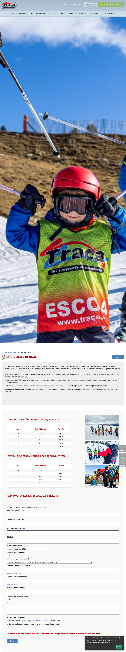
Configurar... (89, 647)
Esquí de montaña (38, 14)
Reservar (118, 357)
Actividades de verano (111, 4)
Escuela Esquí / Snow (19, 14)
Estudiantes (94, 14)
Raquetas (52, 14)
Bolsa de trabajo (108, 14)
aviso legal (27, 621)
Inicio (5, 352)
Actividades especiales (77, 14)
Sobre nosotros (65, 4)
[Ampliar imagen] (102, 439)
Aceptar (118, 647)
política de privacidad (42, 621)
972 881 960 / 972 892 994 (96, 5)
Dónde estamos (77, 4)
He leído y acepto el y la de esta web (34, 621)
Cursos (62, 14)
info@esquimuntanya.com (96, 3)
